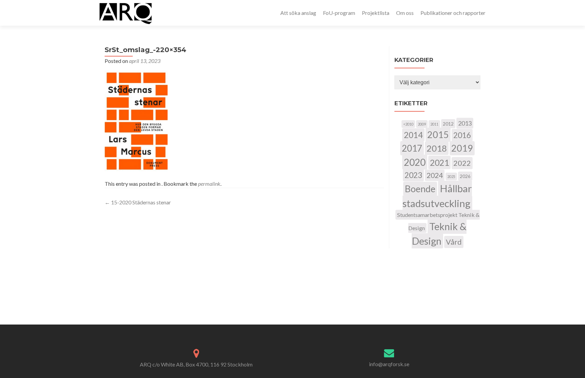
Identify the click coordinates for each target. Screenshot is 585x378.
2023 (413, 175)
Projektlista (375, 12)
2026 (465, 176)
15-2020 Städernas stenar (138, 202)
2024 (435, 175)
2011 (434, 124)
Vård (454, 242)
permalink (209, 183)
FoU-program (339, 12)
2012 (448, 124)
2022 (462, 163)
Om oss (405, 12)
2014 (413, 135)
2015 (438, 134)
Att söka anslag (298, 12)
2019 (462, 148)
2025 (451, 176)
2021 (439, 162)
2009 (422, 124)
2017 (412, 148)
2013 (465, 123)
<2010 (408, 124)
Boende (420, 188)
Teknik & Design (439, 233)
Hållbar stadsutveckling (437, 195)
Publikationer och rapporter (452, 12)
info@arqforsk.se (389, 364)
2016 (462, 135)
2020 (415, 162)
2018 (437, 148)
